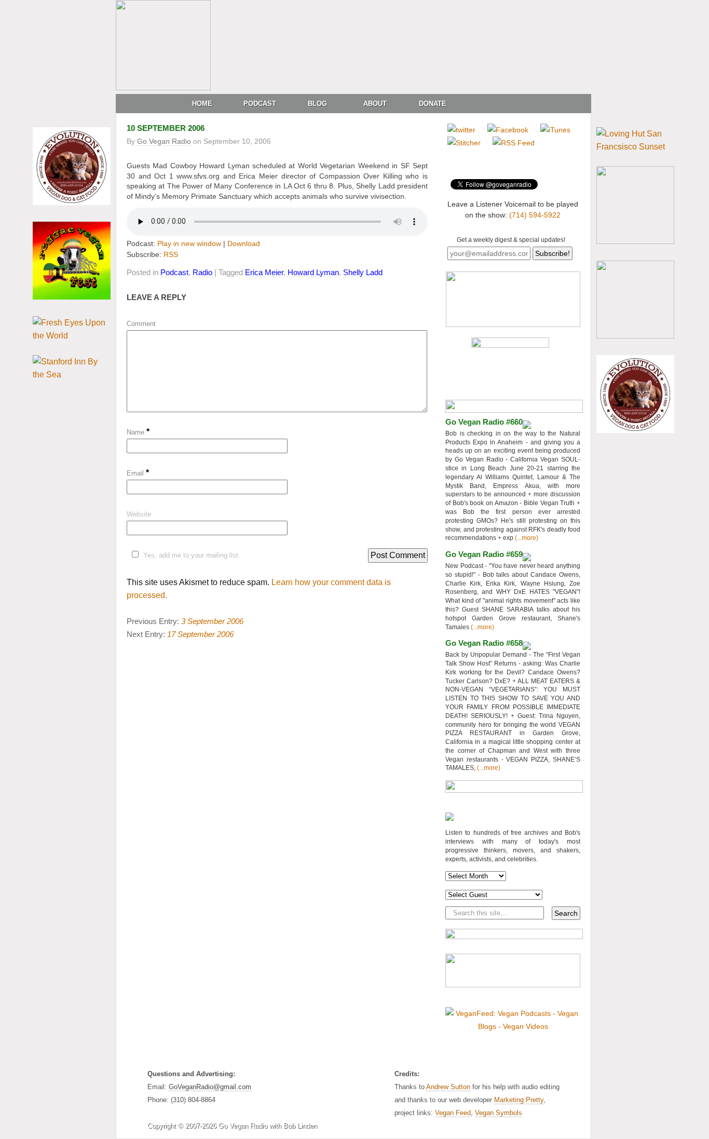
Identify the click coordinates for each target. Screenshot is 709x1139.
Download (243, 243)
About (375, 103)
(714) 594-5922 (535, 215)
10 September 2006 (165, 128)
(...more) (525, 537)
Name (138, 432)
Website (139, 514)
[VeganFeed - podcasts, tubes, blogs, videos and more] (512, 1026)
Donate (432, 103)
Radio (202, 272)
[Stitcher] (464, 143)
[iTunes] (555, 130)
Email (138, 473)
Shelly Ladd (363, 272)
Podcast (259, 103)
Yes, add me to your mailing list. (191, 555)
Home (202, 103)
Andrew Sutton (448, 1087)
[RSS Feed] (514, 143)
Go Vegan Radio (164, 141)
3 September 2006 (212, 621)
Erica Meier (264, 272)
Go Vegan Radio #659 (484, 554)
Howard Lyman (313, 272)
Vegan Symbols (498, 1113)
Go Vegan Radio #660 (484, 421)
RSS (170, 254)
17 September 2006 (200, 634)
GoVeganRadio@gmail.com (210, 1087)
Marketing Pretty (518, 1100)
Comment (141, 324)
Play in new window (189, 243)
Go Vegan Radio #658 (484, 643)
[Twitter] (461, 130)
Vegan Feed (453, 1113)
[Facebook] (507, 130)
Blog (317, 103)
